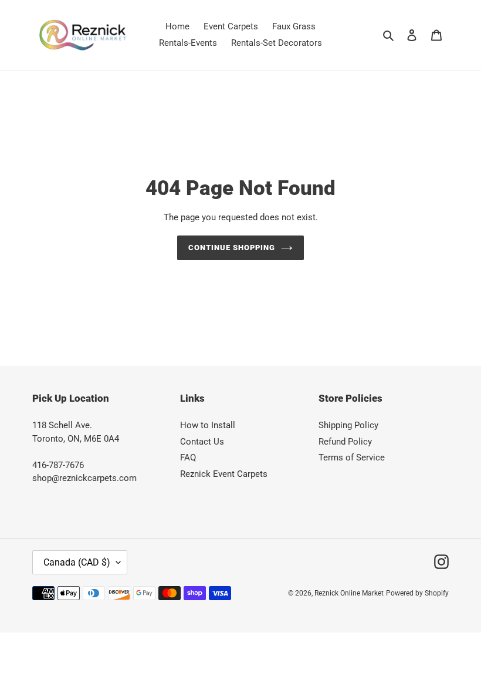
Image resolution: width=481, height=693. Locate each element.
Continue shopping (232, 247)
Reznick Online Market (349, 593)
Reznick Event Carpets (223, 474)
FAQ (188, 457)
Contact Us (202, 441)
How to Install (207, 425)
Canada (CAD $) (76, 562)
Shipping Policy (348, 425)
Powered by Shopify (417, 593)
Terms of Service (352, 457)
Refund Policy (345, 441)
